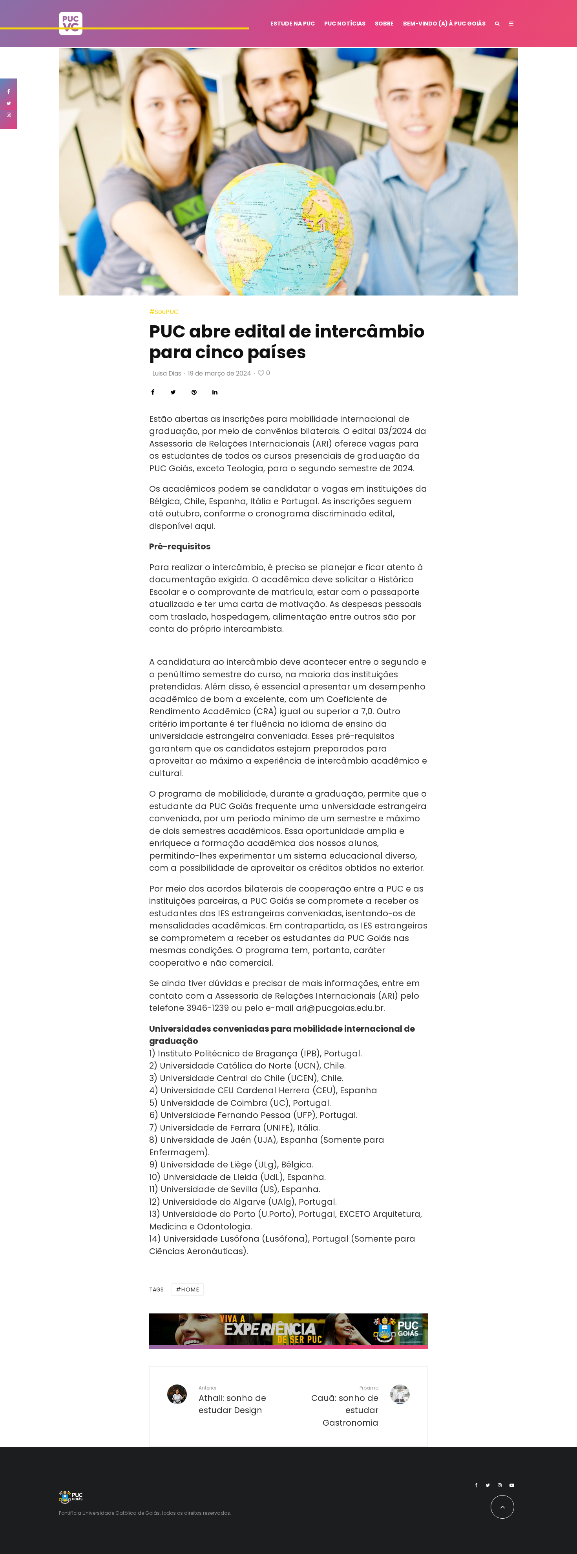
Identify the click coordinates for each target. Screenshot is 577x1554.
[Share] (153, 392)
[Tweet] (173, 392)
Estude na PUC (292, 23)
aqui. (205, 526)
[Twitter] (488, 1485)
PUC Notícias (344, 23)
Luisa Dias (166, 373)
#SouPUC (164, 311)
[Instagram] (500, 1485)
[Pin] (194, 392)
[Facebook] (476, 1485)
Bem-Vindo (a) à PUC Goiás (444, 23)
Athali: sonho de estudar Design (232, 1400)
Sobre (384, 23)
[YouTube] (512, 1485)
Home (190, 1289)
